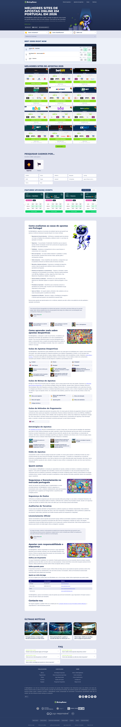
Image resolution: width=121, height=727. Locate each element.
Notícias (94, 2)
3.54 (76, 206)
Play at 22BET (34, 211)
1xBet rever (84, 141)
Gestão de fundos (59, 679)
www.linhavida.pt (65, 583)
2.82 (33, 204)
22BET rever (36, 141)
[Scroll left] (25, 203)
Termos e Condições (79, 725)
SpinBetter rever (84, 122)
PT (25, 696)
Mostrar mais (60, 146)
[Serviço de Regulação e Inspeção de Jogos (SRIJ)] (38, 708)
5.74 (56, 206)
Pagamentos (42, 675)
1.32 (53, 204)
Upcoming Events (86, 190)
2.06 (73, 206)
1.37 (53, 206)
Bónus (42, 672)
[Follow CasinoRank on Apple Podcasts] (95, 696)
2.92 (33, 206)
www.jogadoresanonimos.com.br (68, 588)
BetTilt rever (60, 84)
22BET (28, 204)
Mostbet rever (60, 103)
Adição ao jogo (31, 725)
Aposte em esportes (78, 2)
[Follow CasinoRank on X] (86, 696)
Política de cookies (42, 725)
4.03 (80, 206)
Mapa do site (78, 682)
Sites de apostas (67, 2)
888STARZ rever (60, 141)
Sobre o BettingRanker (77, 672)
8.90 (60, 206)
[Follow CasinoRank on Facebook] (80, 696)
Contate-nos (78, 679)
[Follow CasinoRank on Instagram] (83, 696)
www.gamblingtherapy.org (66, 591)
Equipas (42, 682)
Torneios (42, 679)
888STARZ (28, 206)
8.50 (60, 204)
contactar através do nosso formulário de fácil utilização (72, 603)
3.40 (76, 204)
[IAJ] (60, 708)
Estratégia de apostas (59, 672)
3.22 (36, 204)
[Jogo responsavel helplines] (58, 713)
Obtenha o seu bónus (36, 83)
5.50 (56, 204)
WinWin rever (85, 84)
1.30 (93, 204)
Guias (88, 2)
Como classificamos (77, 677)
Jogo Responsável (59, 677)
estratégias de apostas (36, 429)
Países (42, 677)
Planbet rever (36, 103)
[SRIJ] (75, 708)
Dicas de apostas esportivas (59, 675)
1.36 (93, 206)
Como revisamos (78, 675)
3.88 (80, 204)
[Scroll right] (96, 203)
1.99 (73, 204)
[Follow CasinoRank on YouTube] (89, 696)
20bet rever (84, 103)
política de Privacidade (55, 725)
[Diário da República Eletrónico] (47, 708)
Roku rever (36, 122)
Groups (93, 190)
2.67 (40, 206)
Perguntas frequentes (59, 682)
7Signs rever (60, 122)
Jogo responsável (67, 725)
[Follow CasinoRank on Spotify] (92, 696)
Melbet (28, 208)
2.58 (40, 204)
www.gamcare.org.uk (65, 586)
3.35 (36, 206)
